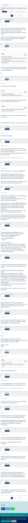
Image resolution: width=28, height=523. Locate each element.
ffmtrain (14, 157)
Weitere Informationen (5, 521)
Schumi (14, 388)
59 (19, 15)
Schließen (14, 521)
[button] (2, 2)
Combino (11, 11)
